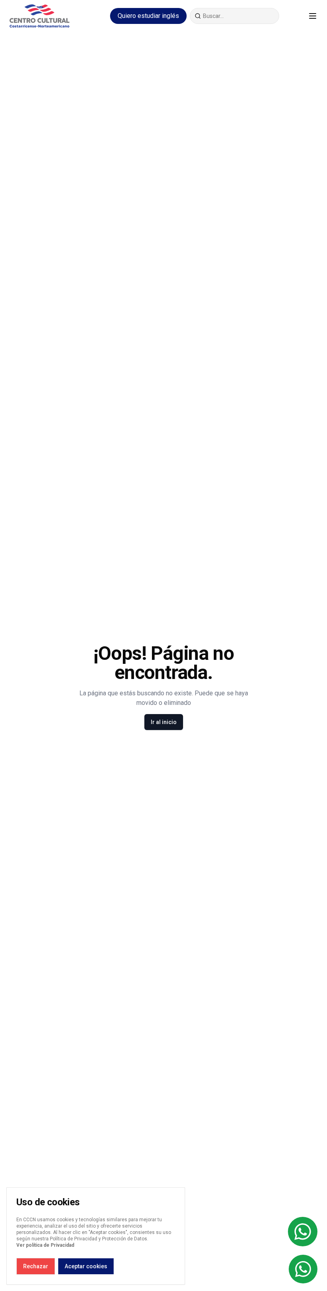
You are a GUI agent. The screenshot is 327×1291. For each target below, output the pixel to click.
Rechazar (35, 1266)
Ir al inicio (164, 722)
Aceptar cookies (86, 1266)
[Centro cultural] (39, 16)
